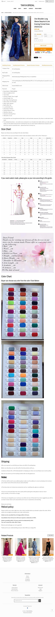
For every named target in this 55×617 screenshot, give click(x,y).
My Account (40, 587)
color (45, 34)
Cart (50, 1)
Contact (27, 577)
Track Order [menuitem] (38, 8)
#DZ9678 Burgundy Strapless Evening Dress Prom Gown (7, 558)
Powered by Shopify (27, 612)
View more (50, 535)
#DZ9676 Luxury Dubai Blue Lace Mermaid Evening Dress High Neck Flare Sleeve (34, 559)
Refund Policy (15, 589)
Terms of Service (14, 590)
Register (40, 590)
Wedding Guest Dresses (19, 65)
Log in (36, 1)
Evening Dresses (8, 12)
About (27, 576)
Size (37, 34)
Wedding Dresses (6, 65)
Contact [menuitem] (31, 8)
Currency (8, 1)
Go (39, 600)
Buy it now (43, 49)
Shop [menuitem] (19, 8)
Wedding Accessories (47, 65)
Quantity (36, 38)
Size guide (39, 34)
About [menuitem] (25, 8)
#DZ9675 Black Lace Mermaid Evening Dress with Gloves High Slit (48, 558)
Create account (41, 1)
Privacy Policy (15, 587)
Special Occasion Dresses (33, 65)
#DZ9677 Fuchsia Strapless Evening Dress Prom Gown (20, 558)
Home (2, 12)
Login (40, 589)
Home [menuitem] (15, 8)
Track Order (27, 580)
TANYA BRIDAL (27, 5)
